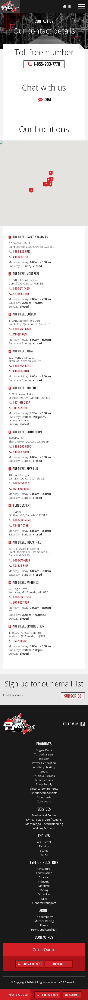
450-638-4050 (21, 489)
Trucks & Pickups (44, 776)
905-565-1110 (20, 408)
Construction (44, 873)
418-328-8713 (20, 257)
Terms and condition (44, 929)
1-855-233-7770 (49, 994)
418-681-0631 (20, 334)
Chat (47, 99)
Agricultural (44, 869)
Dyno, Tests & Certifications (44, 819)
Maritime (44, 886)
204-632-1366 (21, 602)
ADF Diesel (44, 842)
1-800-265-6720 (22, 329)
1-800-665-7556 (22, 597)
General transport (44, 903)
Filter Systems (44, 780)
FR (69, 6)
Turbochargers (44, 754)
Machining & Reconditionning (44, 824)
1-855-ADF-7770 (32, 964)
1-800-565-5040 (22, 366)
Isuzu (44, 855)
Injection (44, 759)
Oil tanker (44, 894)
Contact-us (44, 937)
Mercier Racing (44, 921)
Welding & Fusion (44, 828)
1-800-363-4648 (22, 520)
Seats (44, 771)
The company (44, 917)
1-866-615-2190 (21, 560)
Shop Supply (44, 784)
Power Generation (44, 763)
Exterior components (44, 793)
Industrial (44, 881)
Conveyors (44, 801)
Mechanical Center (44, 815)
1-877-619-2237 (21, 402)
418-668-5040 (21, 371)
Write (61, 964)
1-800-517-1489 (21, 288)
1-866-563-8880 (22, 446)
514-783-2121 (20, 641)
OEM (44, 898)
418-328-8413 (20, 565)
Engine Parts (44, 750)
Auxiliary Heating (44, 767)
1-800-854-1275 (21, 483)
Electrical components (44, 788)
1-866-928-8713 (21, 251)
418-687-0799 (20, 525)
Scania (44, 850)
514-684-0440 (21, 294)
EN (64, 6)
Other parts (44, 797)
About (44, 910)
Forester (44, 877)
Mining (44, 890)
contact (74, 994)
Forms (44, 925)
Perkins (44, 846)
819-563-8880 (21, 452)
